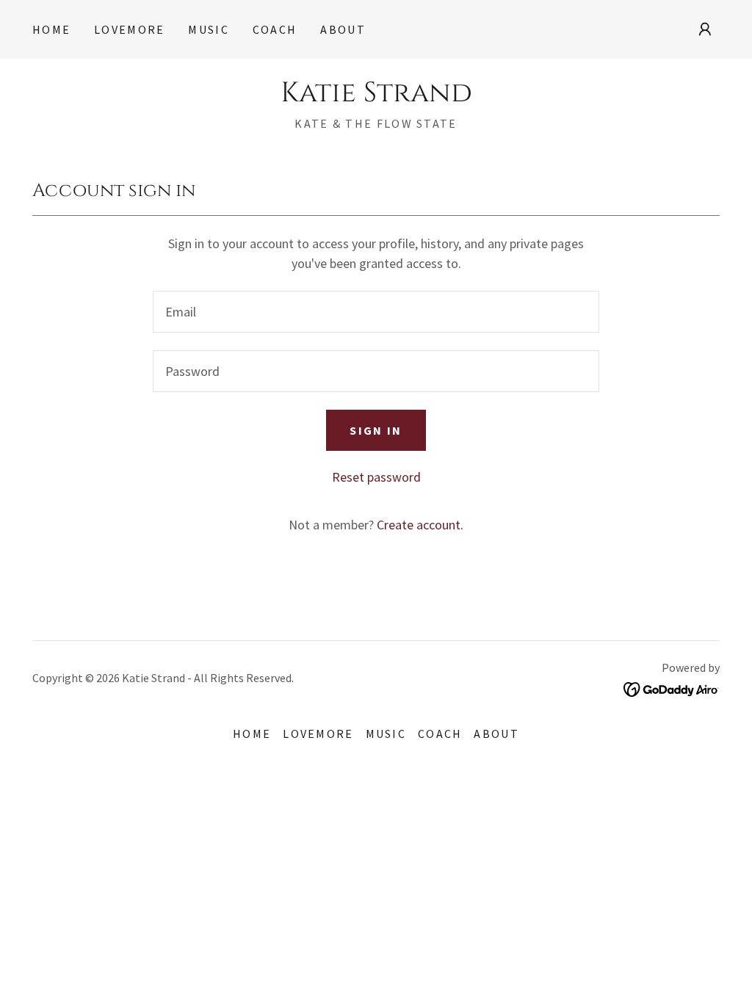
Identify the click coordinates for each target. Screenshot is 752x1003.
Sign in (376, 430)
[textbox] (376, 312)
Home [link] (51, 29)
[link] (376, 96)
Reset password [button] (376, 476)
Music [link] (208, 29)
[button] (705, 29)
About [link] (342, 29)
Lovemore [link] (129, 29)
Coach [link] (275, 29)
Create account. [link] (420, 524)
